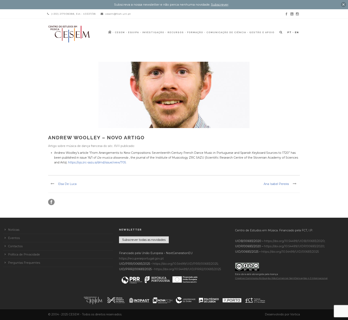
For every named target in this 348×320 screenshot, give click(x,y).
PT (289, 32)
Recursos (176, 32)
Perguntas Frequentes (24, 263)
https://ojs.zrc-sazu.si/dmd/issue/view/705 (97, 162)
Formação (195, 32)
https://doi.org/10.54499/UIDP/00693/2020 (294, 246)
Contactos (15, 246)
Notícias (13, 230)
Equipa (133, 32)
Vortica (295, 314)
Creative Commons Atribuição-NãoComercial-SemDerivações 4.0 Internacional (281, 278)
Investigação (153, 32)
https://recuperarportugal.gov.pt (141, 258)
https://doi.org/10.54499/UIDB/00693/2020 (294, 241)
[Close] (343, 4)
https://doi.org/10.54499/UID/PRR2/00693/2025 (187, 269)
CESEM (120, 32)
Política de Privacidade (24, 254)
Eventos (14, 238)
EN (297, 32)
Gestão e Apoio (261, 32)
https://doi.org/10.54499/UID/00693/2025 (290, 251)
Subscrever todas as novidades (144, 240)
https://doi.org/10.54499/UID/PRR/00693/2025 (185, 264)
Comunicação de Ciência (226, 32)
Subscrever (219, 4)
